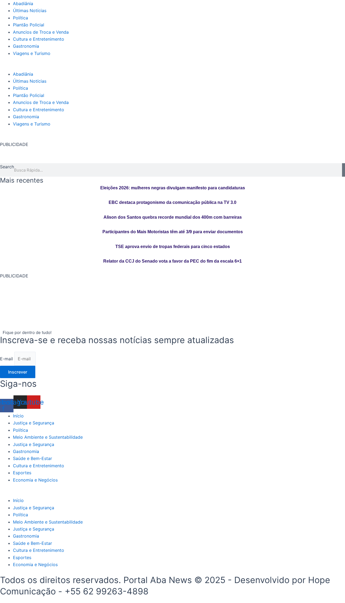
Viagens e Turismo (31, 53)
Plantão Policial (28, 24)
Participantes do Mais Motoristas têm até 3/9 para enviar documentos (172, 231)
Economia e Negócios (35, 480)
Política (20, 17)
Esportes (22, 472)
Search (7, 166)
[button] (172, 66)
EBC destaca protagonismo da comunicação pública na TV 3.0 (172, 202)
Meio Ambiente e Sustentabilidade (48, 437)
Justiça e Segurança (33, 423)
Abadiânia (23, 3)
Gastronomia (26, 46)
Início (18, 416)
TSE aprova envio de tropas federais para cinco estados (172, 246)
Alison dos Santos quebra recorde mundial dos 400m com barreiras (173, 217)
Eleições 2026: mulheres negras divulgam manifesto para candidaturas (172, 188)
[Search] (343, 170)
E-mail (7, 358)
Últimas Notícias (29, 10)
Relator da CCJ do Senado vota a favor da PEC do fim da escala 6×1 (172, 261)
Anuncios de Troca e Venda (41, 32)
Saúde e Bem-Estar (32, 458)
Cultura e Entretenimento (38, 39)
